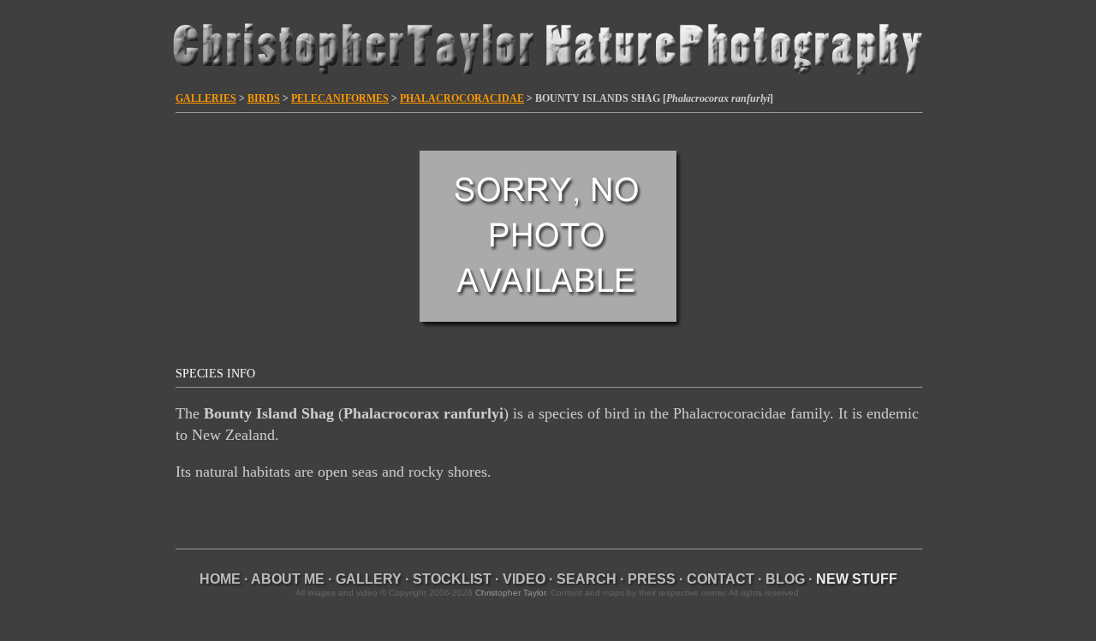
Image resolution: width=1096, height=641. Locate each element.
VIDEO (524, 579)
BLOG (785, 579)
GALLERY (369, 579)
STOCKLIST (452, 579)
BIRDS (263, 98)
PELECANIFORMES (340, 98)
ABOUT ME (288, 579)
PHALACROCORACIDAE (462, 98)
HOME (220, 579)
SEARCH (586, 579)
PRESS (652, 579)
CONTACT (720, 579)
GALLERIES (206, 98)
